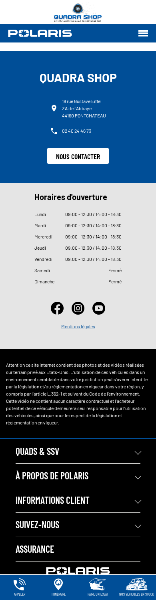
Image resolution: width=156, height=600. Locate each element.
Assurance (35, 549)
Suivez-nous (37, 524)
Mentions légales (78, 326)
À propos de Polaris (52, 475)
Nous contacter (78, 156)
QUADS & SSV (37, 451)
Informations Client (53, 500)
